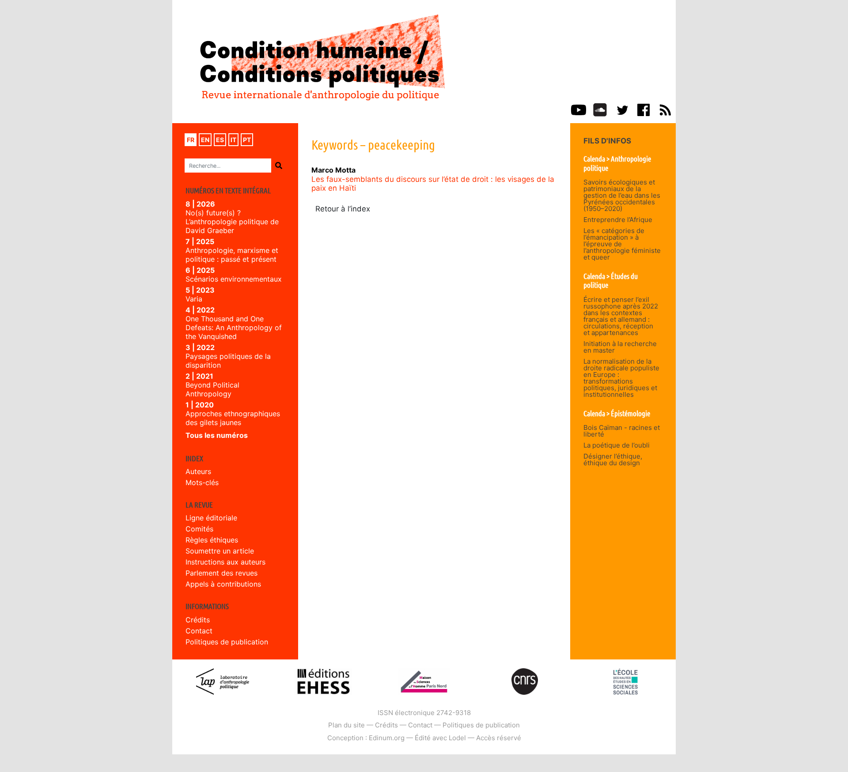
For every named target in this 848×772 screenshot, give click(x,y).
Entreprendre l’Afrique (617, 219)
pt (247, 139)
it (233, 139)
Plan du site (346, 725)
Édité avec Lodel (440, 738)
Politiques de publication (227, 641)
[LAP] (222, 681)
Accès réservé (498, 738)
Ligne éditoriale (211, 517)
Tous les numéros (217, 435)
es (220, 139)
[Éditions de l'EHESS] (323, 681)
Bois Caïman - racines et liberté (621, 430)
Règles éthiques (212, 539)
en (205, 139)
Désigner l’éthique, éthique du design (612, 459)
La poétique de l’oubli (616, 445)
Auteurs (198, 471)
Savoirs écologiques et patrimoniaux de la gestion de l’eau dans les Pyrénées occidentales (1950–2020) (621, 195)
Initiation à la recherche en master (620, 346)
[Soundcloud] (600, 109)
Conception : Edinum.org (366, 738)
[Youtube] (579, 109)
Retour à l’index (342, 208)
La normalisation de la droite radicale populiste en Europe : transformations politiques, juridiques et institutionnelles (621, 378)
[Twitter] (622, 109)
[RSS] (665, 109)
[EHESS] (625, 681)
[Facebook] (643, 109)
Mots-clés (202, 482)
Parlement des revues (221, 573)
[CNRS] (524, 681)
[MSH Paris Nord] (423, 681)
